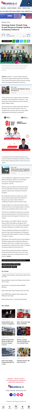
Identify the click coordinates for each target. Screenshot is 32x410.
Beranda (4, 22)
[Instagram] (18, 394)
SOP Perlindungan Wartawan (16, 380)
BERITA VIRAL (26, 8)
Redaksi (10, 378)
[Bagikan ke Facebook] (18, 41)
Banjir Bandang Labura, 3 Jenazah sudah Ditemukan (14, 299)
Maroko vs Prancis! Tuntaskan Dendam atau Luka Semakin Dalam (23, 341)
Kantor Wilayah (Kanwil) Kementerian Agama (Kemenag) (14, 260)
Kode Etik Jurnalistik (16, 382)
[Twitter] (14, 394)
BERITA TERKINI (12, 8)
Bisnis (19, 8)
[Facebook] (11, 394)
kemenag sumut (6, 266)
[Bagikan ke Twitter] (21, 41)
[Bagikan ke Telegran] (28, 41)
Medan (8, 22)
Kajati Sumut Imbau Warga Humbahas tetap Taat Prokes (15, 290)
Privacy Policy (19, 378)
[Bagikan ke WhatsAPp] (25, 41)
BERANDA (3, 8)
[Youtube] (21, 394)
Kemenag (17, 264)
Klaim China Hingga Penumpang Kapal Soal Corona (8, 362)
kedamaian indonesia (8, 264)
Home (3, 408)
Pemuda (14, 266)
